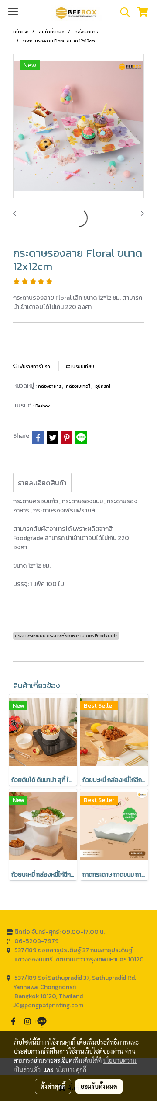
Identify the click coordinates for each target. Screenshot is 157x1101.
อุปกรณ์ (102, 386)
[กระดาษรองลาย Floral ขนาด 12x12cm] (78, 126)
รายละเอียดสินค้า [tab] (42, 482)
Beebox (42, 406)
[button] (122, 12)
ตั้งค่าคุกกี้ (53, 1086)
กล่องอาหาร (50, 386)
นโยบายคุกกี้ (71, 1069)
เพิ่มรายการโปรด (33, 366)
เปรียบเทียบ (82, 366)
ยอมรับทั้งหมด (99, 1086)
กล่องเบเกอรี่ (78, 386)
